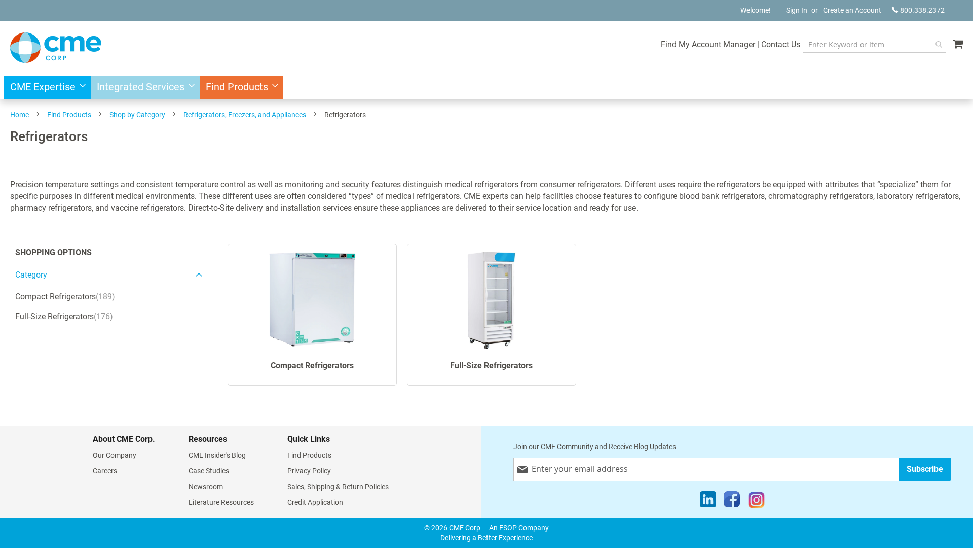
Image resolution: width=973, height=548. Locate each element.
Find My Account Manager (708, 44)
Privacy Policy (309, 471)
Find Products (69, 115)
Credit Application (315, 502)
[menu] (486, 87)
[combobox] (874, 45)
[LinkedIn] (708, 501)
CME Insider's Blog (217, 455)
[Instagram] (756, 501)
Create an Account (852, 10)
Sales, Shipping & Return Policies (338, 487)
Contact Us (780, 44)
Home (19, 115)
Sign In (796, 10)
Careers (105, 471)
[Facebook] (732, 501)
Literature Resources (221, 502)
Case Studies (209, 471)
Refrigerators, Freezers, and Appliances (244, 115)
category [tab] (31, 275)
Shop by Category (137, 115)
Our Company (114, 455)
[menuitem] (45, 87)
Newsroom (206, 487)
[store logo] (55, 47)
